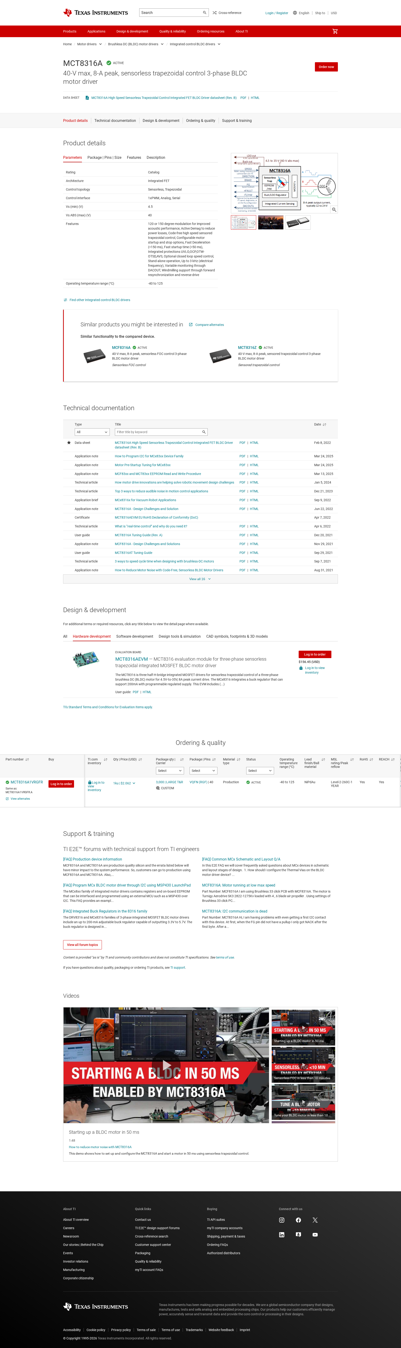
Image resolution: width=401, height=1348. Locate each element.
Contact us (143, 1219)
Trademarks (194, 1330)
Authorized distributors (223, 1253)
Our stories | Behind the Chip (83, 1245)
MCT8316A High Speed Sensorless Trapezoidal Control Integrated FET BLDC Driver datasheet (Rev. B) (164, 98)
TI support (177, 967)
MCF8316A (121, 347)
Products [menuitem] (69, 31)
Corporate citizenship (78, 1278)
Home (67, 44)
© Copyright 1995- (80, 1338)
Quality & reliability (148, 1261)
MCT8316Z (247, 347)
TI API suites (216, 1219)
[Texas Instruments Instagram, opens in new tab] (282, 1222)
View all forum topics (82, 945)
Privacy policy (121, 1330)
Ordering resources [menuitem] (210, 31)
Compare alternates (209, 325)
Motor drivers (87, 44)
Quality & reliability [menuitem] (172, 31)
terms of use (225, 957)
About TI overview (76, 1219)
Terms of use (171, 1330)
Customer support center (153, 1245)
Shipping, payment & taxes (226, 1236)
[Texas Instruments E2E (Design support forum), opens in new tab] (298, 1236)
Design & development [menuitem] (132, 31)
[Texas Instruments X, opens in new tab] (315, 1222)
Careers (68, 1228)
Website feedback (221, 1330)
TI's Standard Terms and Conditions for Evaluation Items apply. (108, 707)
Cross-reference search (151, 1236)
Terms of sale (146, 1330)
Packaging (142, 1253)
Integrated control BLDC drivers (192, 44)
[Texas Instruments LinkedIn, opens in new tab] (282, 1236)
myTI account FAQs (149, 1270)
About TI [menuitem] (242, 31)
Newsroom (71, 1236)
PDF (243, 98)
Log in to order (315, 654)
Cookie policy (96, 1330)
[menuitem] (335, 31)
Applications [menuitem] (96, 31)
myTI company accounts (225, 1228)
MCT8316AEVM (131, 659)
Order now (326, 67)
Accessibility (72, 1330)
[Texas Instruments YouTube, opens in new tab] (315, 1236)
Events (68, 1253)
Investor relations (75, 1261)
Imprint (245, 1330)
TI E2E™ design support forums (157, 1228)
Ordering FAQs (217, 1245)
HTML (255, 98)
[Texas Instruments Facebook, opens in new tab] (298, 1222)
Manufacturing (74, 1270)
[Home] (95, 13)
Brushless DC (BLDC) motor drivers (133, 44)
